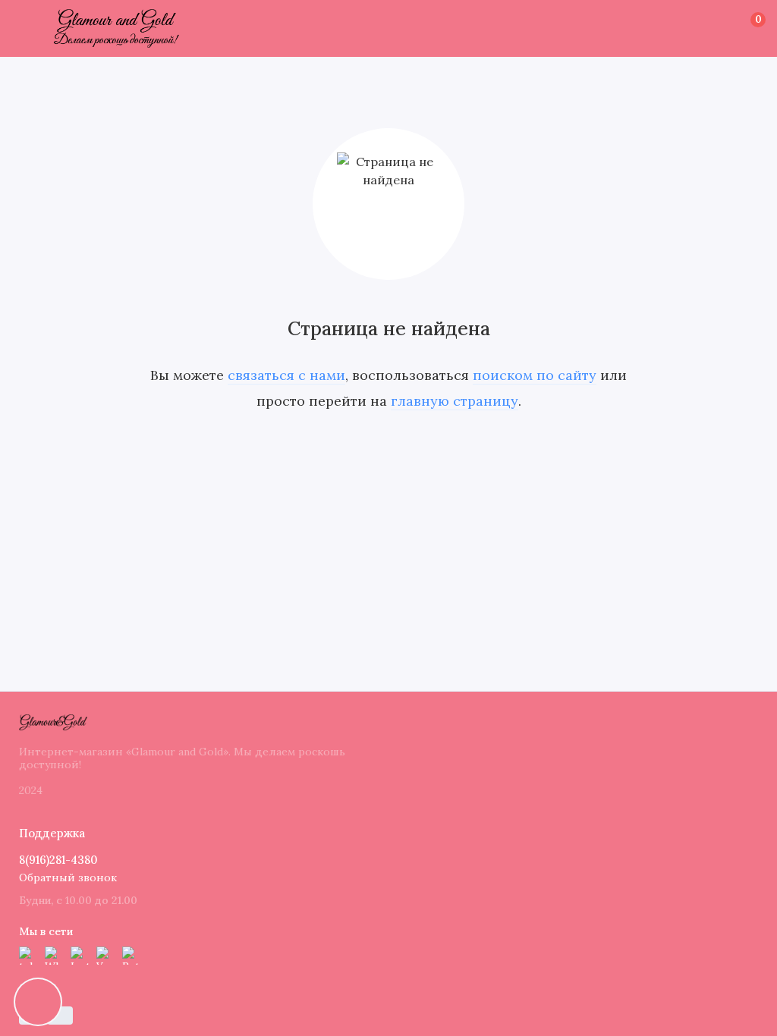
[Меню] (28, 28)
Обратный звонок (68, 877)
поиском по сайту (534, 375)
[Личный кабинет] (732, 29)
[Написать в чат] (38, 1002)
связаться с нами (286, 375)
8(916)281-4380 (58, 859)
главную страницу (454, 401)
